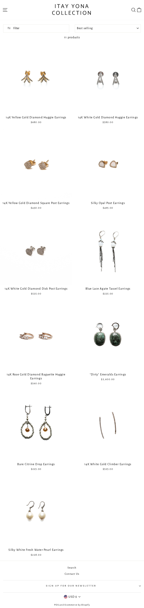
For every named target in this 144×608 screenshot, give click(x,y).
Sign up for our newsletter (71, 585)
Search (72, 567)
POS (56, 605)
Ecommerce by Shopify (77, 605)
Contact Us (72, 573)
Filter (16, 28)
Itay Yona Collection (72, 10)
